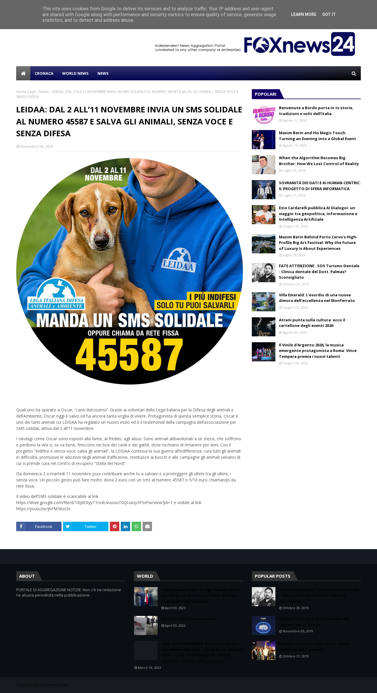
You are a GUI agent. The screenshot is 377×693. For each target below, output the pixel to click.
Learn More (303, 14)
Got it (329, 14)
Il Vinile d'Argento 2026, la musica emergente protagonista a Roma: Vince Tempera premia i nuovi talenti (318, 350)
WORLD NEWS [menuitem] (75, 73)
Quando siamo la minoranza (189, 618)
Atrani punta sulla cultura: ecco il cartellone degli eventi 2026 (312, 322)
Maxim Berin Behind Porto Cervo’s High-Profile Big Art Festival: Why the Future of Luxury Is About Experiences (318, 242)
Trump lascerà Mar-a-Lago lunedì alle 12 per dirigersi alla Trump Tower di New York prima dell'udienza (200, 595)
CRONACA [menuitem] (44, 73)
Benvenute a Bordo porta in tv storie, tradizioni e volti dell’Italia (316, 110)
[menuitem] (23, 73)
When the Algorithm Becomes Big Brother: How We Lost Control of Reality (319, 160)
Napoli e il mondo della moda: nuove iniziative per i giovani (314, 646)
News (43, 91)
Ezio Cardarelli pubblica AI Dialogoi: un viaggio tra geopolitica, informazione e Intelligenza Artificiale (318, 213)
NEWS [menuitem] (103, 73)
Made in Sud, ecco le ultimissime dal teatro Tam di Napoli (314, 621)
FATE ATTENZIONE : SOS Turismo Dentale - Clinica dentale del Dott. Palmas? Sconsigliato (319, 271)
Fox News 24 (56, 684)
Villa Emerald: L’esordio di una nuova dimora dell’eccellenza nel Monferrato (317, 297)
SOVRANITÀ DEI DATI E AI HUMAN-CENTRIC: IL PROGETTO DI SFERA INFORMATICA (320, 185)
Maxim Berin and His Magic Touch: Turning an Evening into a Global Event (317, 135)
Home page (26, 91)
